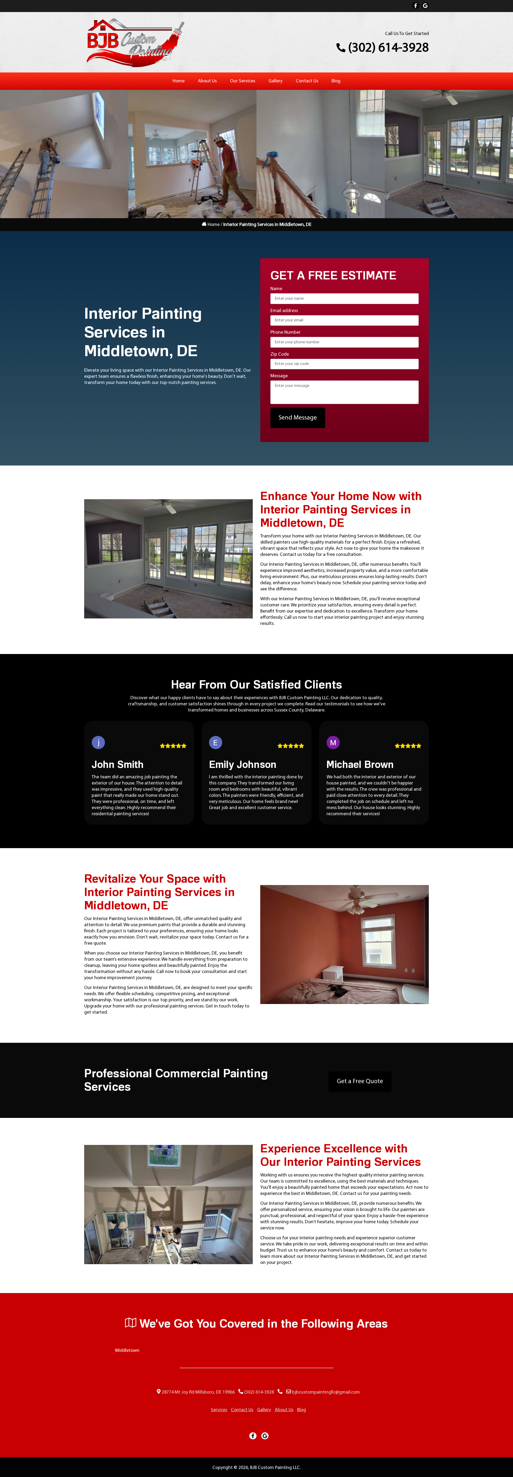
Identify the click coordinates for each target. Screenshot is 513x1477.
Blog (336, 81)
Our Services (242, 81)
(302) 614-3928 (387, 48)
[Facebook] (415, 5)
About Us (207, 81)
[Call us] (280, 1392)
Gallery (275, 81)
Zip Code (279, 354)
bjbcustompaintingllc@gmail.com (326, 1392)
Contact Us (307, 81)
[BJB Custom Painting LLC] (135, 67)
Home (179, 81)
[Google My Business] (425, 5)
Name (276, 288)
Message (279, 376)
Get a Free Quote (360, 1081)
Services (219, 1410)
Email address (284, 310)
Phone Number (285, 332)
